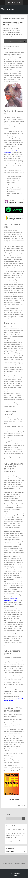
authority (11, 28)
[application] (14, 42)
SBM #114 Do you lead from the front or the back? (15, 830)
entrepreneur (6, 32)
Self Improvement (7, 20)
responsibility (12, 34)
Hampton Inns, (7, 152)
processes (5, 34)
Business (5, 18)
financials (12, 32)
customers (11, 30)
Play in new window (13, 46)
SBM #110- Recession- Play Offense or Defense (15, 840)
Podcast (22, 18)
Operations (17, 18)
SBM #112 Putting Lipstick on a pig (14, 835)
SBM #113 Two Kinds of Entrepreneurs (15, 833)
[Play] (6, 41)
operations (17, 32)
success (9, 36)
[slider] (9, 45)
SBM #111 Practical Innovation (13, 837)
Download (6, 48)
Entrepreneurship (11, 18)
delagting (17, 30)
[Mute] (24, 41)
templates (13, 36)
